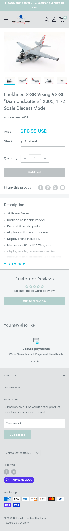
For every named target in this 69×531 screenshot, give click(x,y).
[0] (62, 19)
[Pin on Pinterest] (48, 187)
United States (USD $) (19, 453)
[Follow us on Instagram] (6, 472)
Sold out (34, 172)
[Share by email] (62, 187)
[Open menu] (6, 19)
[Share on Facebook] (40, 187)
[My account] (54, 19)
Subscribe (17, 435)
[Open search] (47, 19)
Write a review (34, 301)
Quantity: (11, 158)
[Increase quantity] (45, 158)
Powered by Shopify (16, 523)
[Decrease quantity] (25, 158)
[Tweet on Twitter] (55, 187)
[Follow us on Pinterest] (13, 472)
